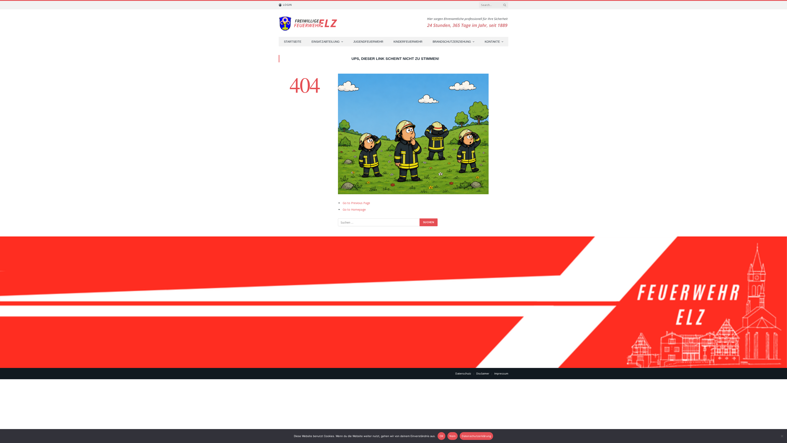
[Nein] (782, 436)
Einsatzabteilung (326, 41)
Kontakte (492, 41)
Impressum (501, 373)
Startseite (292, 41)
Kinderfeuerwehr (408, 41)
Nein (452, 436)
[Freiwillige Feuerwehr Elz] (309, 23)
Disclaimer (482, 373)
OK (442, 436)
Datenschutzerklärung (476, 436)
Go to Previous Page (356, 203)
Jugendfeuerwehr (368, 41)
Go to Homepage (354, 209)
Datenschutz (463, 373)
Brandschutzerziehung (452, 41)
